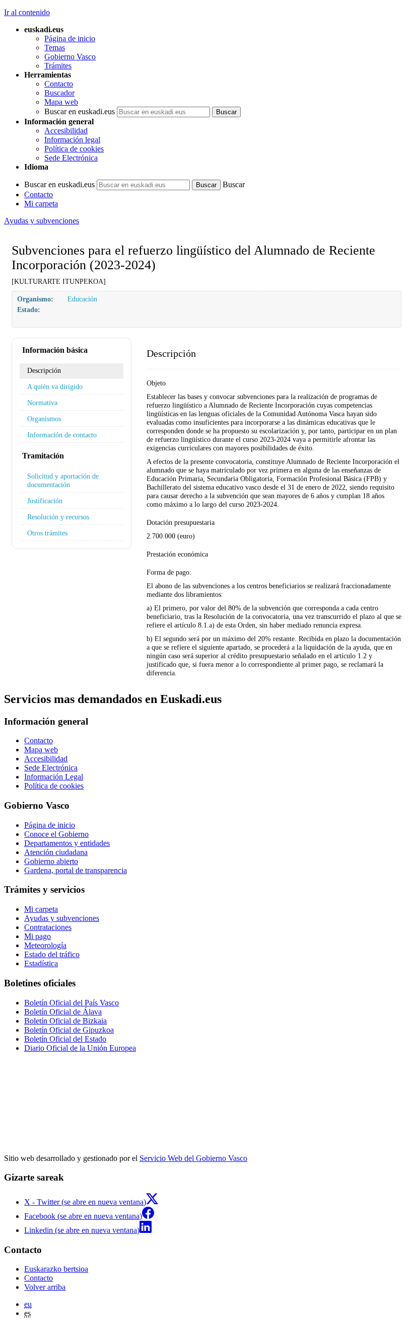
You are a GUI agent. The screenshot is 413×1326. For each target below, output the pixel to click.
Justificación (44, 501)
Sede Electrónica (71, 157)
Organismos (44, 419)
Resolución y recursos (58, 517)
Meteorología (45, 945)
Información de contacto (62, 435)
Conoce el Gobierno (56, 834)
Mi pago (37, 936)
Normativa (42, 403)
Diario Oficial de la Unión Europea (80, 1048)
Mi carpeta (41, 203)
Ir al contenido (27, 12)
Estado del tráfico (52, 954)
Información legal (72, 139)
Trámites (58, 65)
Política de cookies (74, 148)
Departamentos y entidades (67, 843)
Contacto (58, 84)
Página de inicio (69, 38)
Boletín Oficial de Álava (63, 1011)
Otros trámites (47, 533)
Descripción (44, 370)
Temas (54, 47)
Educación (82, 299)
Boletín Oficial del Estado (65, 1039)
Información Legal (53, 776)
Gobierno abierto (51, 861)
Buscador (59, 93)
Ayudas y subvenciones (41, 220)
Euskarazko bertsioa (56, 1269)
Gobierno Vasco (70, 56)
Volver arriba (44, 1287)
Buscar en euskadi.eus (79, 111)
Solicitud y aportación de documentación (63, 480)
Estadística (41, 963)
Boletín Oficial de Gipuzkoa (69, 1030)
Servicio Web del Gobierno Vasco (193, 1158)
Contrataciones (48, 927)
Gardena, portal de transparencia (75, 870)
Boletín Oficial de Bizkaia (65, 1021)
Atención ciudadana (56, 852)
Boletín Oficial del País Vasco (71, 1002)
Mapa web (61, 102)
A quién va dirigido (55, 386)
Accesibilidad (66, 130)
